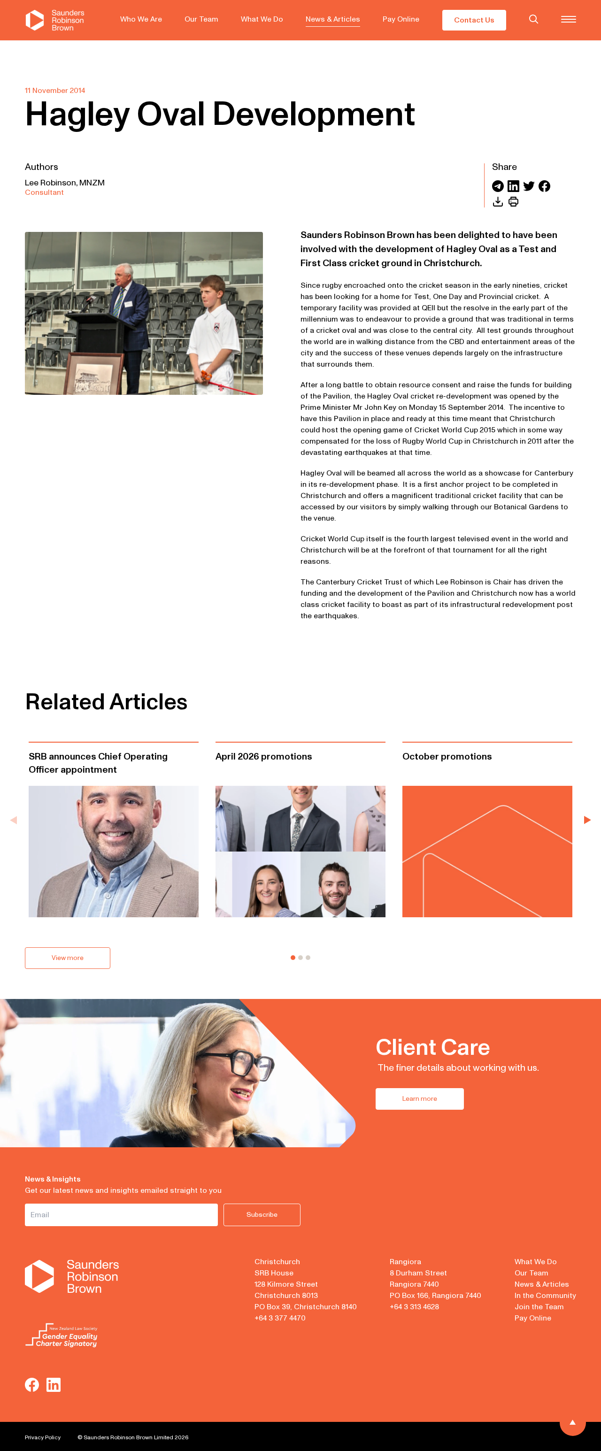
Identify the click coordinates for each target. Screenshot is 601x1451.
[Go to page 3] (308, 957)
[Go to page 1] (293, 957)
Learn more (419, 1098)
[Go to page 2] (300, 957)
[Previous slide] (13, 820)
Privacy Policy (43, 1438)
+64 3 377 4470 (280, 1318)
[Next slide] (587, 820)
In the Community (545, 1295)
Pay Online (401, 19)
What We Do (262, 19)
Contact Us (474, 20)
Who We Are (141, 19)
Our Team (201, 19)
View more (68, 957)
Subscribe (262, 1214)
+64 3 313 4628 (414, 1307)
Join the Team (539, 1307)
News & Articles (333, 19)
